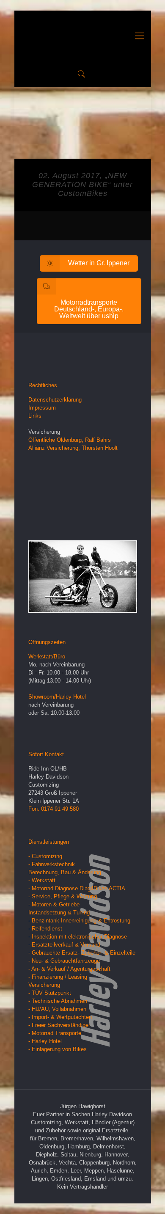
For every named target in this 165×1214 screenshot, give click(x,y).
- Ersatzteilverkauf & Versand (64, 944)
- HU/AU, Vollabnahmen (57, 1009)
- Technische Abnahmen (57, 1001)
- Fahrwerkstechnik (51, 864)
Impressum (42, 408)
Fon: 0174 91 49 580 (53, 809)
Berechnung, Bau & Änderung (64, 872)
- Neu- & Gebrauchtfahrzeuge (64, 961)
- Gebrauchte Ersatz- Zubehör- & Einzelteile (81, 953)
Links (34, 416)
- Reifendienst (45, 928)
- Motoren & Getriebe (54, 904)
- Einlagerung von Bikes (57, 1049)
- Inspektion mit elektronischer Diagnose (77, 936)
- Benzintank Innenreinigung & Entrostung (79, 920)
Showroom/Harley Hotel (57, 697)
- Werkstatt (41, 880)
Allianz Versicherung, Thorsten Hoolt (73, 448)
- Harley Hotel (45, 1041)
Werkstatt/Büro (46, 656)
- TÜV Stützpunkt (49, 993)
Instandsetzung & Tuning (59, 912)
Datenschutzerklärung (55, 399)
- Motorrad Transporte (54, 1033)
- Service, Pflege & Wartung (62, 896)
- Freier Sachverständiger (59, 1025)
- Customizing (45, 856)
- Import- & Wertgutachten (60, 1017)
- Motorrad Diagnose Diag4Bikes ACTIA (76, 888)
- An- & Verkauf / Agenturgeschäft (69, 969)
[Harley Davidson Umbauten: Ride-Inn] (83, 36)
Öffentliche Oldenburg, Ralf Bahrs (69, 440)
